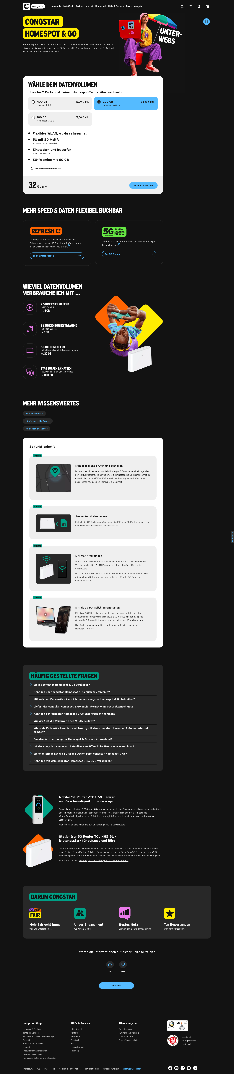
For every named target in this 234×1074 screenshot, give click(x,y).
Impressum (28, 1068)
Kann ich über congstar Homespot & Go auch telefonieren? (72, 692)
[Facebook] (170, 1068)
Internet (89, 6)
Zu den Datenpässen (43, 255)
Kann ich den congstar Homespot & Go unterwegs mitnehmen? (74, 713)
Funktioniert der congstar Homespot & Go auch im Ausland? (73, 739)
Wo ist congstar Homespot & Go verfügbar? (62, 684)
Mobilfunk (68, 6)
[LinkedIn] (176, 1068)
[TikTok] (182, 1068)
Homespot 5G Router (37, 428)
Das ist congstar (134, 6)
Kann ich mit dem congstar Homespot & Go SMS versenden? (73, 761)
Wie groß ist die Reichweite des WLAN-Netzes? (64, 721)
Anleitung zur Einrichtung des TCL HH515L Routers (103, 860)
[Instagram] (195, 1068)
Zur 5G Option (112, 254)
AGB (38, 1068)
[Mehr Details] (46, 187)
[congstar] (34, 6)
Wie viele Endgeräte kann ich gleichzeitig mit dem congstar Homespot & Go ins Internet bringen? (91, 730)
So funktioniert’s (34, 413)
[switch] (182, 1028)
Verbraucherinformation (70, 1068)
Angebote (56, 6)
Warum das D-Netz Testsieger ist (135, 928)
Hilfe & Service (116, 6)
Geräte (79, 6)
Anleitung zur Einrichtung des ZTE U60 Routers (102, 824)
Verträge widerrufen (132, 1068)
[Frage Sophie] (183, 7)
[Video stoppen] (206, 21)
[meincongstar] (200, 7)
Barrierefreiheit (92, 1068)
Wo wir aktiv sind (82, 928)
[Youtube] (188, 1068)
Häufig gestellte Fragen (38, 421)
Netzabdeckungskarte (129, 474)
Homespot (100, 6)
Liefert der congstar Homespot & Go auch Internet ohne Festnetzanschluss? (83, 706)
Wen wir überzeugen (174, 928)
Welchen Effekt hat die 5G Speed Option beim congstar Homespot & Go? (80, 753)
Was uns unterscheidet (40, 928)
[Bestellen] (208, 7)
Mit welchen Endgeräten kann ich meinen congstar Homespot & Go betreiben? (84, 699)
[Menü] (186, 1022)
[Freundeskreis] (191, 7)
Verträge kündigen (111, 1068)
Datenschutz (49, 1068)
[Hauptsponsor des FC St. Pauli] (173, 1040)
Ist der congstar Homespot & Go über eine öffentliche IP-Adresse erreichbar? (84, 746)
